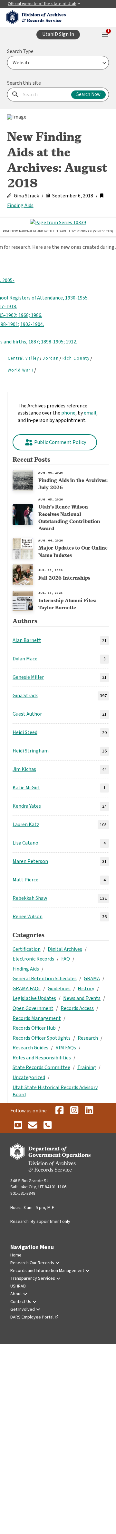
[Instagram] (74, 1110)
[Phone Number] (47, 1125)
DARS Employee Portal (31, 1317)
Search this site (24, 83)
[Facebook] (59, 1110)
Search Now (88, 94)
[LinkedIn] (89, 1110)
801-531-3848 (22, 1193)
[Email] (32, 1125)
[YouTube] (17, 1125)
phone (68, 412)
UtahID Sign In (58, 34)
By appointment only (50, 1221)
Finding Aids (20, 205)
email (90, 412)
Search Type (20, 51)
